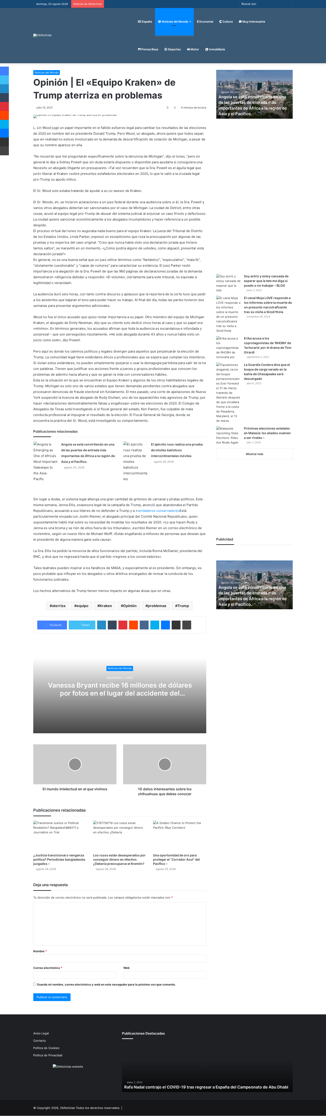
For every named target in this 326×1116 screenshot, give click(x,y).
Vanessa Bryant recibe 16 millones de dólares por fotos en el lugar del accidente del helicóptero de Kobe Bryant (120, 693)
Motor (194, 49)
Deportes (174, 49)
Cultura (227, 21)
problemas (157, 605)
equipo (82, 605)
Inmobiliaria (216, 49)
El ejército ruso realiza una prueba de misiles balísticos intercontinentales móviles (177, 450)
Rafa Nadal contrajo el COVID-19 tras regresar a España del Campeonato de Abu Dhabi (206, 1087)
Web (126, 968)
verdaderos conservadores (158, 511)
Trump (183, 605)
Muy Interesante (253, 21)
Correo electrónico (47, 968)
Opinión (130, 605)
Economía (206, 21)
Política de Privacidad (47, 1055)
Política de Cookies (46, 1048)
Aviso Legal (41, 1033)
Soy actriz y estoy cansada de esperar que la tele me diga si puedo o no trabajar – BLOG (266, 280)
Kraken (106, 605)
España (146, 21)
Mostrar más (254, 454)
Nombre (40, 951)
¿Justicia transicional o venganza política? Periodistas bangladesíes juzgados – (59, 859)
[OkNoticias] (42, 35)
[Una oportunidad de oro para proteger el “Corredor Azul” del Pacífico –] (179, 836)
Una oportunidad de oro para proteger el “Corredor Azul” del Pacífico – (176, 859)
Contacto (39, 1040)
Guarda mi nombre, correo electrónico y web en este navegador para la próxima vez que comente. (106, 984)
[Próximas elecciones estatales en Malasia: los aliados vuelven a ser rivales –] (228, 435)
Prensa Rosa (149, 49)
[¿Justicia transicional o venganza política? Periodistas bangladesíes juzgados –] (59, 836)
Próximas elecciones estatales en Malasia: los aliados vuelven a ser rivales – (267, 433)
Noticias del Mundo (174, 21)
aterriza (58, 605)
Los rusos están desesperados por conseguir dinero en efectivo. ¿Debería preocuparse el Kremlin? (119, 859)
